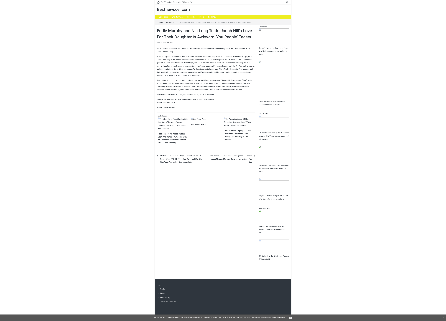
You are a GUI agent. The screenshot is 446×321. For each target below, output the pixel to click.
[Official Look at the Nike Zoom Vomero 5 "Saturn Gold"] (274, 247)
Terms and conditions (168, 302)
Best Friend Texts (198, 124)
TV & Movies (213, 17)
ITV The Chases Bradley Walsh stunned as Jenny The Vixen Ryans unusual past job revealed (274, 136)
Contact (163, 289)
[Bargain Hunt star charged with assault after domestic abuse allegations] (274, 186)
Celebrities (163, 17)
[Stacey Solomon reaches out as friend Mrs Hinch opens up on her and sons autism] (274, 37)
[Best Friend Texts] (198, 119)
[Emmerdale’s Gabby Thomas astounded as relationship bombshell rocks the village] (274, 155)
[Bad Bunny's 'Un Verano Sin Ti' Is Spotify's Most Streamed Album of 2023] (274, 217)
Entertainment (177, 17)
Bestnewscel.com (173, 9)
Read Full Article (169, 103)
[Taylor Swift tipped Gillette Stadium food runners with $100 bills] (274, 80)
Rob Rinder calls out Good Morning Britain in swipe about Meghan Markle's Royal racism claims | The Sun (231, 159)
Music (201, 17)
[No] (443, 318)
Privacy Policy (165, 297)
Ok (290, 317)
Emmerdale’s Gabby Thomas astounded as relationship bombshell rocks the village (274, 168)
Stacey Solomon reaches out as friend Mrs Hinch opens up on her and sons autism (273, 51)
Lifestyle (191, 17)
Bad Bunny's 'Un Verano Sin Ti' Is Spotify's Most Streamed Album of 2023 (272, 229)
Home (161, 22)
